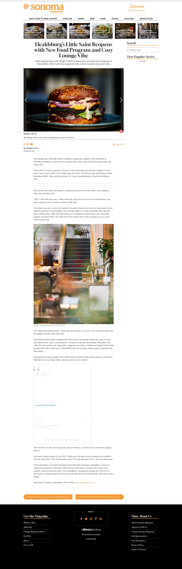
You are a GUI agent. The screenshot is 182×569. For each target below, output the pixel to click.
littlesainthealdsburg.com (84, 482)
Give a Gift (28, 545)
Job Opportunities (139, 536)
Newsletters (146, 19)
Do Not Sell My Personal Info (91, 534)
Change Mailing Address (34, 531)
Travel (115, 19)
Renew (26, 540)
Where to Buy (30, 522)
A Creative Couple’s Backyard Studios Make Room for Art (47, 497)
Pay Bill (27, 536)
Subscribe (28, 527)
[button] (26, 100)
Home (103, 19)
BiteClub (67, 19)
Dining (81, 19)
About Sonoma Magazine (142, 522)
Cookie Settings (91, 539)
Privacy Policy (137, 545)
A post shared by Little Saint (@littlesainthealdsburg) (62, 440)
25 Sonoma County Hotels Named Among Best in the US (100, 497)
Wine (92, 19)
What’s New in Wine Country (43, 19)
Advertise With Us (139, 527)
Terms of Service (138, 549)
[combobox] (142, 49)
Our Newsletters (138, 540)
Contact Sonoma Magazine (143, 531)
